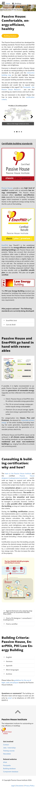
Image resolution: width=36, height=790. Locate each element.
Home (8, 3)
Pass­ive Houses (7, 188)
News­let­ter (7, 754)
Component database (10, 771)
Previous (5, 117)
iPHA (5, 762)
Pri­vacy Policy (29, 786)
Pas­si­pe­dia (7, 765)
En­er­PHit (5, 245)
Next (31, 117)
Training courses (8, 751)
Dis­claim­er (19, 786)
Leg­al (13, 786)
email (10, 698)
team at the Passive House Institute (18, 473)
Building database (10, 36)
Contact (6, 745)
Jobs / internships (9, 748)
